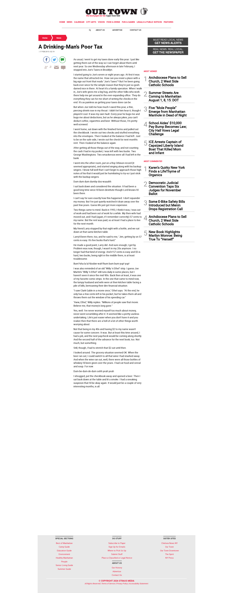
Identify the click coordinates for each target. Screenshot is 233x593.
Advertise (117, 30)
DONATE (188, 3)
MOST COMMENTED (153, 161)
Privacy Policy (122, 583)
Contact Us (135, 30)
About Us (100, 30)
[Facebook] (46, 59)
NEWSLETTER (173, 3)
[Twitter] (54, 59)
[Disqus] (90, 425)
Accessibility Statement (138, 583)
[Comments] (62, 59)
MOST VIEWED (150, 71)
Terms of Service (108, 583)
